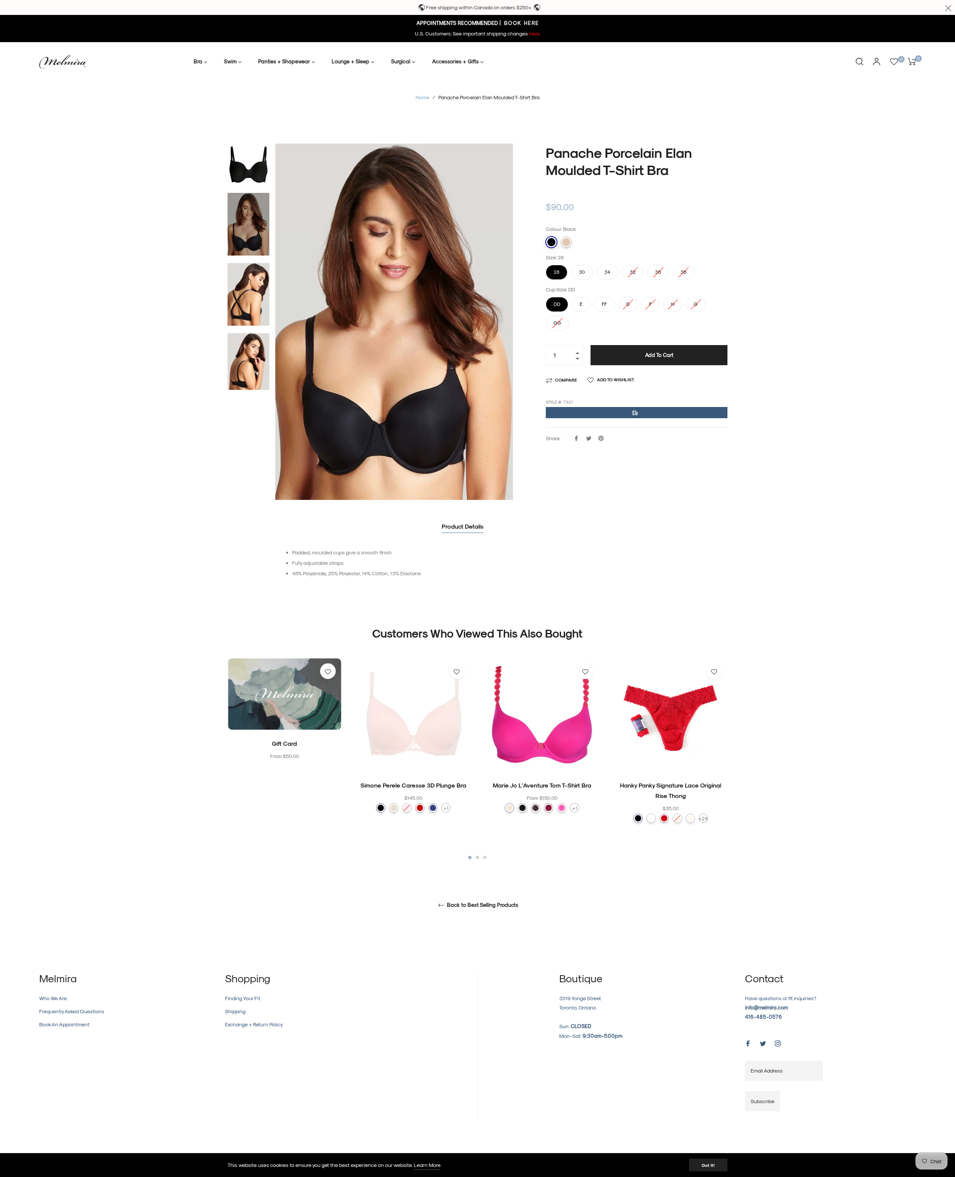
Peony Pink (548, 808)
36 (658, 270)
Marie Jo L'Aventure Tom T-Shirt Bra (542, 785)
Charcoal (522, 808)
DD (557, 302)
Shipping (235, 1011)
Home (422, 97)
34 (607, 270)
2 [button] (477, 857)
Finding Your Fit (242, 998)
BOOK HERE (520, 23)
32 (633, 270)
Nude (566, 242)
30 (582, 270)
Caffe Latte (509, 808)
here (534, 33)
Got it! (708, 1165)
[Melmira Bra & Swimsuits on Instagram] (778, 1042)
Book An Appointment (64, 1024)
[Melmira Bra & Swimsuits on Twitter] (763, 1042)
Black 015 (380, 808)
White (651, 818)
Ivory (677, 818)
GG (557, 320)
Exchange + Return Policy (254, 1024)
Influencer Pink (561, 808)
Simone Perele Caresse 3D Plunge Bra (413, 785)
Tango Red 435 (420, 808)
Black (551, 242)
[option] (284, 724)
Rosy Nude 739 (393, 808)
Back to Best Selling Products (481, 905)
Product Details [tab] (462, 526)
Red (664, 818)
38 (683, 270)
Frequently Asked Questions (71, 1011)
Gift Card (284, 743)
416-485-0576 (763, 1017)
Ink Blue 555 (433, 808)
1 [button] (470, 857)
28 (557, 270)
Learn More (427, 1165)
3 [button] (484, 857)
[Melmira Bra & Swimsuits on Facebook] (748, 1042)
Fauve (535, 808)
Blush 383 (406, 808)
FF (604, 302)
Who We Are (53, 998)
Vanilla (690, 818)
